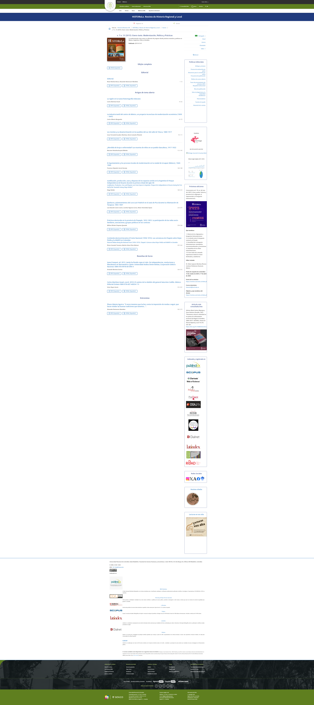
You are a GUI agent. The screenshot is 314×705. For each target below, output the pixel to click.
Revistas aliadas (196, 489)
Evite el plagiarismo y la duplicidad (198, 93)
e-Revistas (163, 605)
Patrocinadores (201, 99)
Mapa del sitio (127, 681)
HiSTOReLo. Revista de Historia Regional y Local (157, 17)
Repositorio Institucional (154, 10)
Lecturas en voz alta (196, 515)
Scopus (163, 611)
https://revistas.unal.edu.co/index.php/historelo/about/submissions (205, 281)
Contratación (172, 667)
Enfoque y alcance (200, 66)
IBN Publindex (163, 589)
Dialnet (163, 632)
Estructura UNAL (147, 6)
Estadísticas (202, 95)
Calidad (149, 667)
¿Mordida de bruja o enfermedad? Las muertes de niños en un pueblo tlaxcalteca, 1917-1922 (141, 148)
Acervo (164, 27)
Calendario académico (124, 6)
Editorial (110, 79)
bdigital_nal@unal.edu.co (168, 696)
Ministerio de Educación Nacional (198, 671)
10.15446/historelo (118, 567)
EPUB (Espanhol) (115, 68)
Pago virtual (128, 669)
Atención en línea (108, 667)
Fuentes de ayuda (200, 102)
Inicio (120, 10)
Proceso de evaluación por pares (198, 70)
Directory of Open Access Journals (163, 597)
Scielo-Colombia (135, 655)
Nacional (119, 1)
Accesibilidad (149, 681)
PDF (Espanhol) (115, 85)
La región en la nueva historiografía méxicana (123, 99)
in (156, 686)
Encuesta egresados (130, 667)
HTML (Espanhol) (131, 85)
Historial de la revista (199, 105)
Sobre (203, 48)
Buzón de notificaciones (174, 671)
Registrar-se (139, 23)
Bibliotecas (124, 1)
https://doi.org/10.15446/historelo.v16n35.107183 (200, 326)
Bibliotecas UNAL (141, 10)
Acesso (178, 23)
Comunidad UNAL (184, 6)
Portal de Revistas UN (124, 27)
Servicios (201, 6)
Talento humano (151, 671)
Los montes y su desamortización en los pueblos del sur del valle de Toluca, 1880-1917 (139, 132)
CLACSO (125, 640)
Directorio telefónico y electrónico (138, 681)
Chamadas (202, 45)
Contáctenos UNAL (109, 669)
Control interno (151, 669)
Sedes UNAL (204, 2)
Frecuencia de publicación (198, 76)
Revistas (126, 10)
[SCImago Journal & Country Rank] (196, 153)
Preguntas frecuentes (109, 671)
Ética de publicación (199, 89)
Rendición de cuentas (152, 673)
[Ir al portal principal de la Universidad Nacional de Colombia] (110, 5)
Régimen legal (172, 669)
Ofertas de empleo (130, 673)
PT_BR (206, 6)
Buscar (133, 10)
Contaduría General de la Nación (197, 667)
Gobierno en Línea (194, 669)
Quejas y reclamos (108, 673)
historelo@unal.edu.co (192, 287)
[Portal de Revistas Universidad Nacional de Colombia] (110, 29)
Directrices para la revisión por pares (196, 73)
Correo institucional (136, 6)
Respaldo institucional (199, 85)
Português (201, 36)
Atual (203, 39)
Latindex (163, 621)
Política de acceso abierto (198, 79)
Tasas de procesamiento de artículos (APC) (197, 83)
